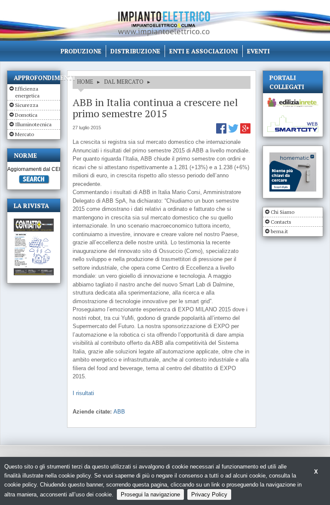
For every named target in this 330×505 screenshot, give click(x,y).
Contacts (281, 222)
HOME (85, 81)
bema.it (279, 231)
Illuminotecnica (33, 124)
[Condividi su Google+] (245, 131)
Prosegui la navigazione (150, 494)
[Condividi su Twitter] (234, 131)
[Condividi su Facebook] (222, 131)
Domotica (26, 115)
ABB (119, 411)
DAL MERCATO (124, 81)
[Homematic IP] (292, 156)
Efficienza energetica (27, 92)
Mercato (24, 134)
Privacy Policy (209, 494)
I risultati (83, 393)
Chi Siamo (282, 212)
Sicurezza (26, 105)
